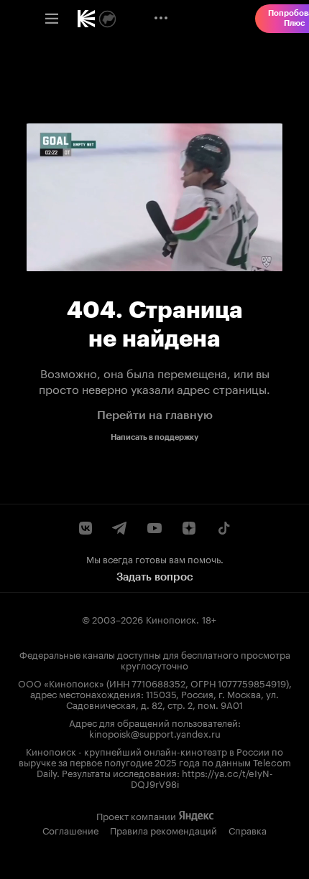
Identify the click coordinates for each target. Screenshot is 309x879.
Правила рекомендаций (163, 829)
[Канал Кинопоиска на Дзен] (189, 528)
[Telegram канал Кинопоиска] (120, 528)
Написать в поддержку (154, 437)
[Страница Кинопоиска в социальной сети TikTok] (223, 528)
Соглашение (70, 829)
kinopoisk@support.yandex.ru (155, 732)
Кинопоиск (171, 618)
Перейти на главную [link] (155, 415)
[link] (86, 18)
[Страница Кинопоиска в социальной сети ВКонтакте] (85, 528)
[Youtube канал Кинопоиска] (154, 528)
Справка (248, 829)
